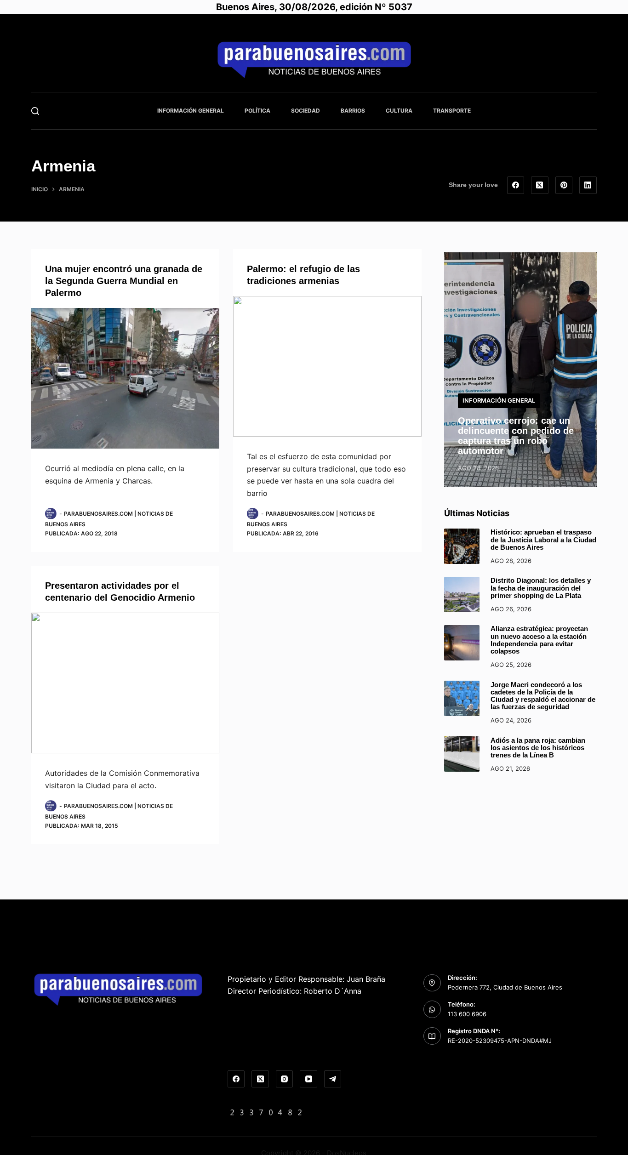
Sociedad (305, 110)
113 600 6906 (467, 1014)
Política (257, 110)
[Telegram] (333, 1079)
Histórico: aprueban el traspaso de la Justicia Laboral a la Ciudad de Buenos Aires (543, 540)
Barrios (353, 110)
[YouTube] (308, 1079)
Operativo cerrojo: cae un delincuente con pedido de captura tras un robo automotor (516, 435)
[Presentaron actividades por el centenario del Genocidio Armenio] (125, 683)
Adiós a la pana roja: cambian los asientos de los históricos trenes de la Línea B (538, 747)
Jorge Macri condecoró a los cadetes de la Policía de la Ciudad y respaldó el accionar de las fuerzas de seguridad (543, 696)
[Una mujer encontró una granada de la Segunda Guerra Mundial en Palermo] (125, 378)
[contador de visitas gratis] (266, 1111)
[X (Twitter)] (539, 185)
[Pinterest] (564, 185)
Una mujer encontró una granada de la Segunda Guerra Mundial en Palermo (123, 281)
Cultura (399, 110)
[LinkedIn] (588, 185)
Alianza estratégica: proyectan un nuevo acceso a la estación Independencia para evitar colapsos (539, 640)
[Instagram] (284, 1079)
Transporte (452, 110)
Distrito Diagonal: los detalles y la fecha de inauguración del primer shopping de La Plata (541, 588)
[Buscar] (35, 111)
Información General (190, 110)
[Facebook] (516, 185)
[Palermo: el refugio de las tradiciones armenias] (327, 366)
